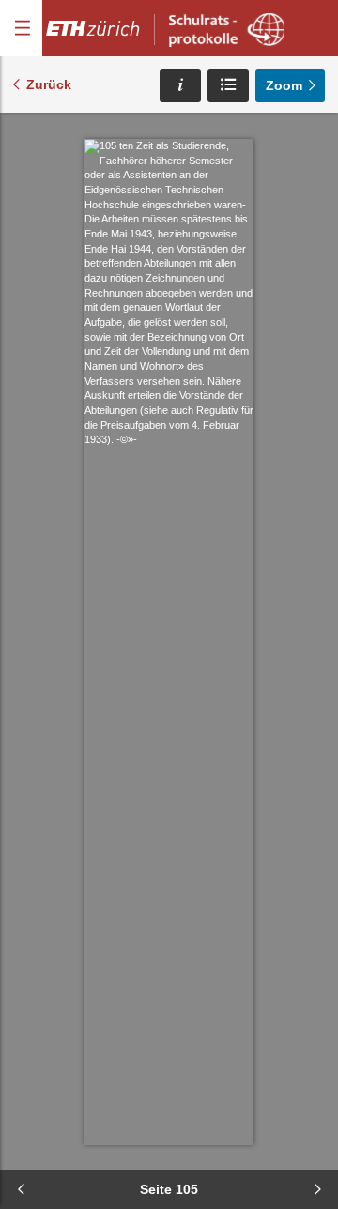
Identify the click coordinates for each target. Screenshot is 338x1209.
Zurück (48, 84)
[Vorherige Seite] (20, 1189)
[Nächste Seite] (317, 1189)
